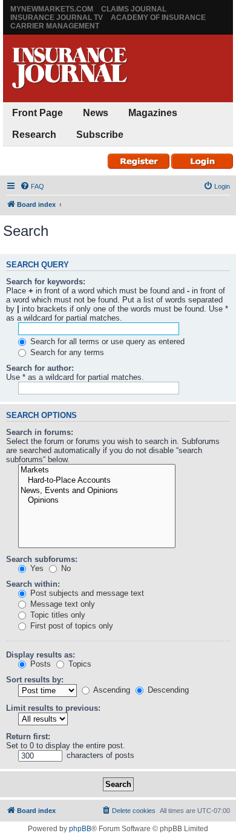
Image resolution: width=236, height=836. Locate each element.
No (65, 568)
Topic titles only (56, 614)
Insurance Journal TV (56, 17)
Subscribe (99, 134)
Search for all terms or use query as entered (106, 341)
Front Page (37, 113)
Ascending (110, 689)
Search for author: (40, 368)
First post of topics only (70, 625)
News (95, 113)
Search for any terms (66, 352)
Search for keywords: (45, 281)
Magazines (152, 113)
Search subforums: (41, 559)
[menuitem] (32, 186)
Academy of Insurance (158, 17)
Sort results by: (35, 679)
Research (34, 134)
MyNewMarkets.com (51, 9)
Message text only (61, 604)
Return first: (28, 736)
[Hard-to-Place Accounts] (96, 480)
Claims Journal (133, 9)
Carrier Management (54, 26)
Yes (36, 568)
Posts (39, 663)
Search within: (33, 584)
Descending (167, 689)
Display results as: (40, 654)
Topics (78, 663)
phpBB (80, 829)
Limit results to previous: (53, 708)
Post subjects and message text (86, 593)
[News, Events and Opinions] (96, 491)
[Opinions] (96, 500)
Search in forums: (39, 432)
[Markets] (96, 470)
